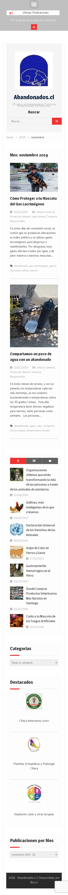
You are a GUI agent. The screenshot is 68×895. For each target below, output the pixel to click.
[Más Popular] (18, 461)
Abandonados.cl (34, 97)
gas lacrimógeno (38, 266)
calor (39, 426)
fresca (13, 430)
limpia (21, 430)
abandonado (21, 426)
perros (34, 270)
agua (32, 426)
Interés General (45, 212)
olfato (25, 270)
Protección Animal (20, 216)
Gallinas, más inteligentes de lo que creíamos (40, 507)
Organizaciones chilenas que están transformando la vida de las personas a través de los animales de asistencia (34, 479)
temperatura (33, 430)
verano (46, 430)
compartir (48, 426)
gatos (52, 266)
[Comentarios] (50, 461)
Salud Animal (38, 216)
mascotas (15, 270)
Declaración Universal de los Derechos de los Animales (40, 530)
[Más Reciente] (34, 461)
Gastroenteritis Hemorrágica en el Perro (38, 570)
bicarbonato (21, 266)
